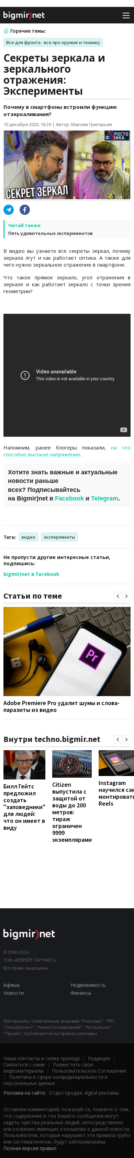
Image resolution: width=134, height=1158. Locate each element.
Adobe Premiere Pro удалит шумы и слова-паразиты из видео (61, 706)
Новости (13, 993)
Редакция (99, 1058)
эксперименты (59, 537)
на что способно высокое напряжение (67, 451)
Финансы (80, 993)
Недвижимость (88, 985)
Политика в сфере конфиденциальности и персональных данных (55, 1080)
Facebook (69, 498)
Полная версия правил (29, 1148)
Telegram (104, 498)
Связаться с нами (24, 1064)
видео (28, 537)
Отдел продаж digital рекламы (84, 1092)
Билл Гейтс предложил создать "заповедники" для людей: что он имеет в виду (24, 806)
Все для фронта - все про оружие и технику (53, 42)
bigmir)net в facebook (31, 574)
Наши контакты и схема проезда (41, 1058)
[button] (118, 596)
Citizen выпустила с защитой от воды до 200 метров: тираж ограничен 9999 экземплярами (72, 812)
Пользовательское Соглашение (89, 1070)
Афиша (11, 985)
